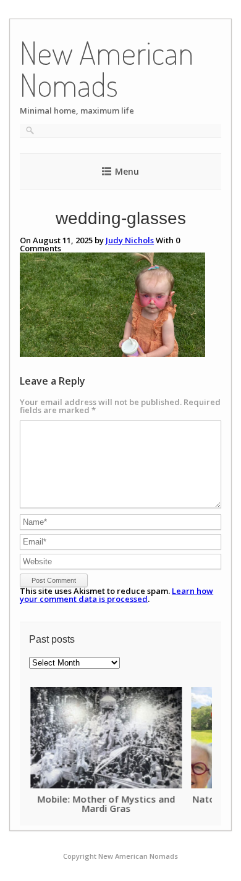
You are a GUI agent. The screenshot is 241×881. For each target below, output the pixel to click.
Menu (127, 171)
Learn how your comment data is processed (116, 594)
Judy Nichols (130, 240)
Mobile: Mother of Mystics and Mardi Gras (105, 803)
